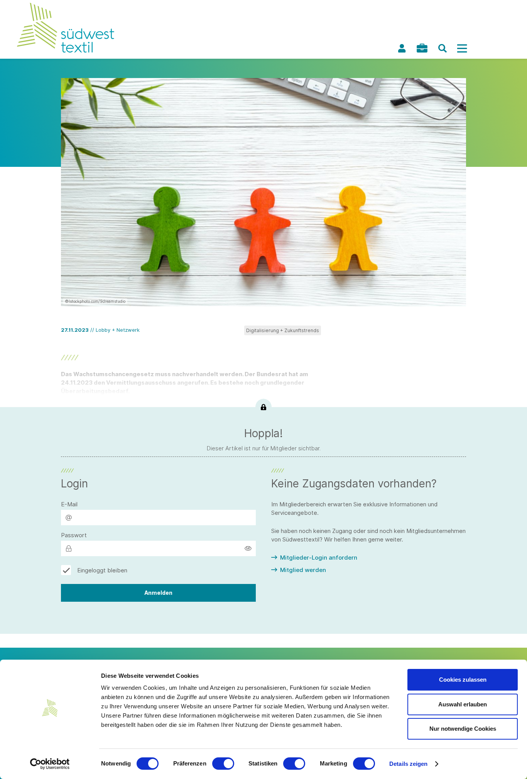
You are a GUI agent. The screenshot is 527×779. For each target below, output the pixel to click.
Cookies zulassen (462, 679)
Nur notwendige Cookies (462, 728)
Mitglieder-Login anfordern (318, 557)
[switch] (223, 763)
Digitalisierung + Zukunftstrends (282, 330)
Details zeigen (408, 763)
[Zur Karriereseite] (422, 48)
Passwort (74, 535)
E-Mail (69, 504)
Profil (401, 48)
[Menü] (462, 48)
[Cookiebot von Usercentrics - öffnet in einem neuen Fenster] (50, 764)
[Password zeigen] (248, 548)
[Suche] (442, 48)
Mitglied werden (303, 570)
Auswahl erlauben (462, 704)
